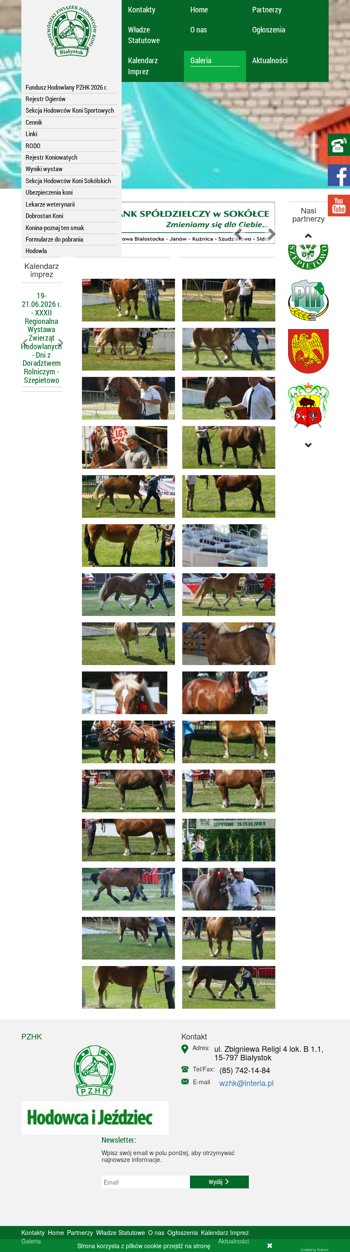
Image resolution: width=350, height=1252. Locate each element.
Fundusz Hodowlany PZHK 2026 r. (67, 87)
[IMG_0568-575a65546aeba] (125, 692)
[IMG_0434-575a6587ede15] (225, 594)
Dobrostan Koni (44, 215)
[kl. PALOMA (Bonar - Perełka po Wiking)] (225, 349)
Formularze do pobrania (54, 239)
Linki (31, 133)
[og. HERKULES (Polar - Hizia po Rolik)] (225, 938)
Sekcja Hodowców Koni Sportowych (70, 110)
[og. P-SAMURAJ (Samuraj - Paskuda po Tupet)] (225, 692)
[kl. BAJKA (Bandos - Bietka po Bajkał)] (125, 643)
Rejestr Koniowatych (51, 157)
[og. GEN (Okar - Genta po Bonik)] (125, 447)
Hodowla (36, 250)
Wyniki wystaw (44, 168)
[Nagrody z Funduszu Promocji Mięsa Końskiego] (225, 545)
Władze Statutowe (144, 35)
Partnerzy (267, 9)
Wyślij (216, 1182)
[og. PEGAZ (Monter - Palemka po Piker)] (125, 300)
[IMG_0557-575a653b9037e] (125, 742)
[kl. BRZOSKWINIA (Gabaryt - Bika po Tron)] (125, 398)
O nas (198, 29)
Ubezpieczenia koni (49, 192)
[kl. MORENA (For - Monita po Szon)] (125, 496)
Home (199, 9)
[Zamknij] (270, 1245)
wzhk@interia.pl (246, 1082)
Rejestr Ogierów (46, 98)
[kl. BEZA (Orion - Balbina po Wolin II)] (225, 447)
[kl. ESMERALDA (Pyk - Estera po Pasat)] (225, 496)
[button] (24, 364)
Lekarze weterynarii (50, 204)
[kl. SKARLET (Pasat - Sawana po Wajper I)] (225, 643)
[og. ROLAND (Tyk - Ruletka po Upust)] (225, 398)
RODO (33, 145)
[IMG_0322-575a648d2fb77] (125, 987)
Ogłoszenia (268, 29)
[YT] (339, 205)
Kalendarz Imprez (143, 65)
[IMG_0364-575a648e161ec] (225, 889)
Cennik (34, 122)
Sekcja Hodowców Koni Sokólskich (68, 180)
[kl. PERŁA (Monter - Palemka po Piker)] (125, 840)
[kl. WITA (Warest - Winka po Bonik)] (125, 545)
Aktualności (270, 60)
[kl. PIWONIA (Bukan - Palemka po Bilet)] (125, 791)
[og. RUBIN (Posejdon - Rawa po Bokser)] (225, 300)
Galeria (200, 60)
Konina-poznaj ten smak (55, 227)
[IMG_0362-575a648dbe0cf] (125, 938)
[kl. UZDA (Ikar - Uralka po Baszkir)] (125, 594)
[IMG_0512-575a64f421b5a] (225, 840)
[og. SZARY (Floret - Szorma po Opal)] (225, 987)
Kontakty (141, 9)
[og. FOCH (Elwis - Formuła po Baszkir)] (125, 889)
